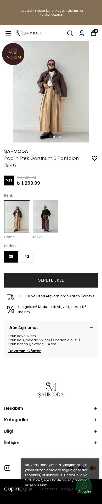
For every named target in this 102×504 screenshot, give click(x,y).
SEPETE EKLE (51, 280)
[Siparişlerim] (81, 33)
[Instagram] (7, 468)
